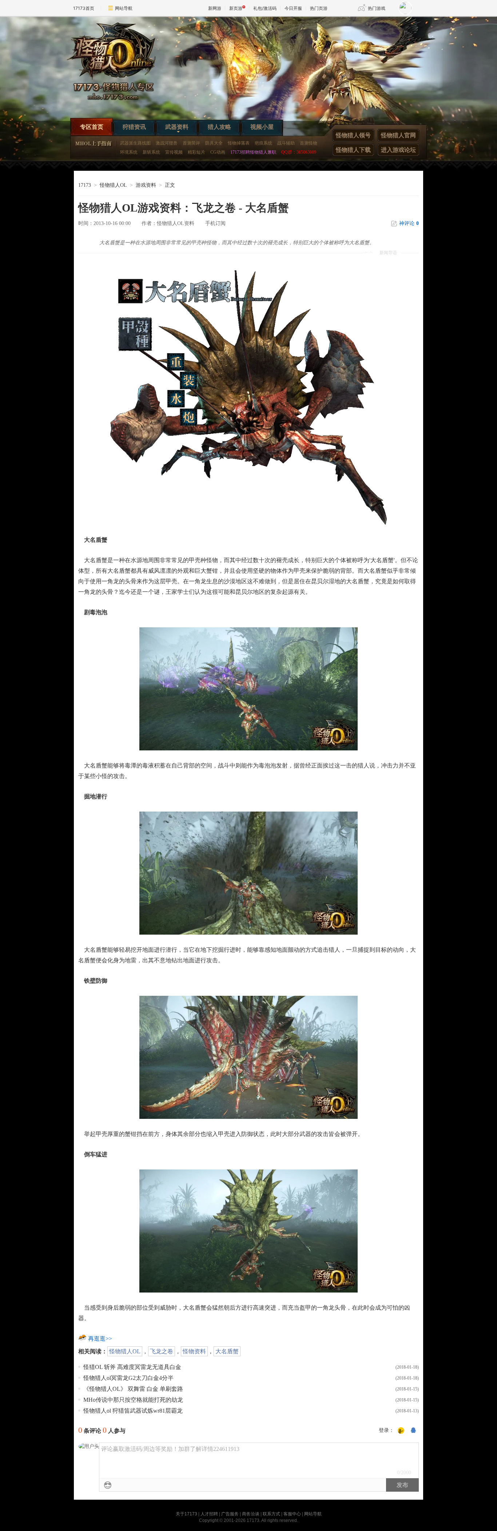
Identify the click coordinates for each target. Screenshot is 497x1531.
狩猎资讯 (134, 127)
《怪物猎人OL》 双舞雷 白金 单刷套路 (133, 1389)
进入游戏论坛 (398, 150)
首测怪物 (308, 143)
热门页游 (318, 8)
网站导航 (123, 8)
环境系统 (129, 152)
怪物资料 (194, 1351)
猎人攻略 (219, 127)
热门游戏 (376, 8)
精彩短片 (196, 152)
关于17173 (186, 1513)
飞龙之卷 (161, 1351)
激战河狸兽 (167, 143)
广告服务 (230, 1513)
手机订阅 (215, 223)
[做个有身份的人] (400, 1431)
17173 (84, 185)
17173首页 (83, 8)
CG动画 (217, 152)
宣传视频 (174, 152)
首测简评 (191, 143)
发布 (402, 1485)
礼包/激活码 (265, 8)
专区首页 (91, 127)
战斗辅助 (286, 143)
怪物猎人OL (113, 185)
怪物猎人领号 (353, 135)
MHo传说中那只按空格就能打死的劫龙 (133, 1400)
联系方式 (271, 1513)
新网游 (214, 8)
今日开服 (293, 8)
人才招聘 (209, 1513)
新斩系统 (151, 152)
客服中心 (292, 1513)
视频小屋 (262, 127)
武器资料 (176, 127)
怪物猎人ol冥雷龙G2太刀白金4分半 (128, 1378)
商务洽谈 (250, 1513)
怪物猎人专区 (117, 64)
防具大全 (214, 143)
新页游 (235, 8)
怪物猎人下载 (353, 150)
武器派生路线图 (135, 143)
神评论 (409, 223)
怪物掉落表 (239, 143)
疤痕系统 (263, 143)
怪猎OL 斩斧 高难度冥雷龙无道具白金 (132, 1367)
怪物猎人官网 (398, 135)
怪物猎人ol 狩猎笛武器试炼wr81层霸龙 (133, 1411)
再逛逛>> (100, 1338)
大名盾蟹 (227, 1351)
